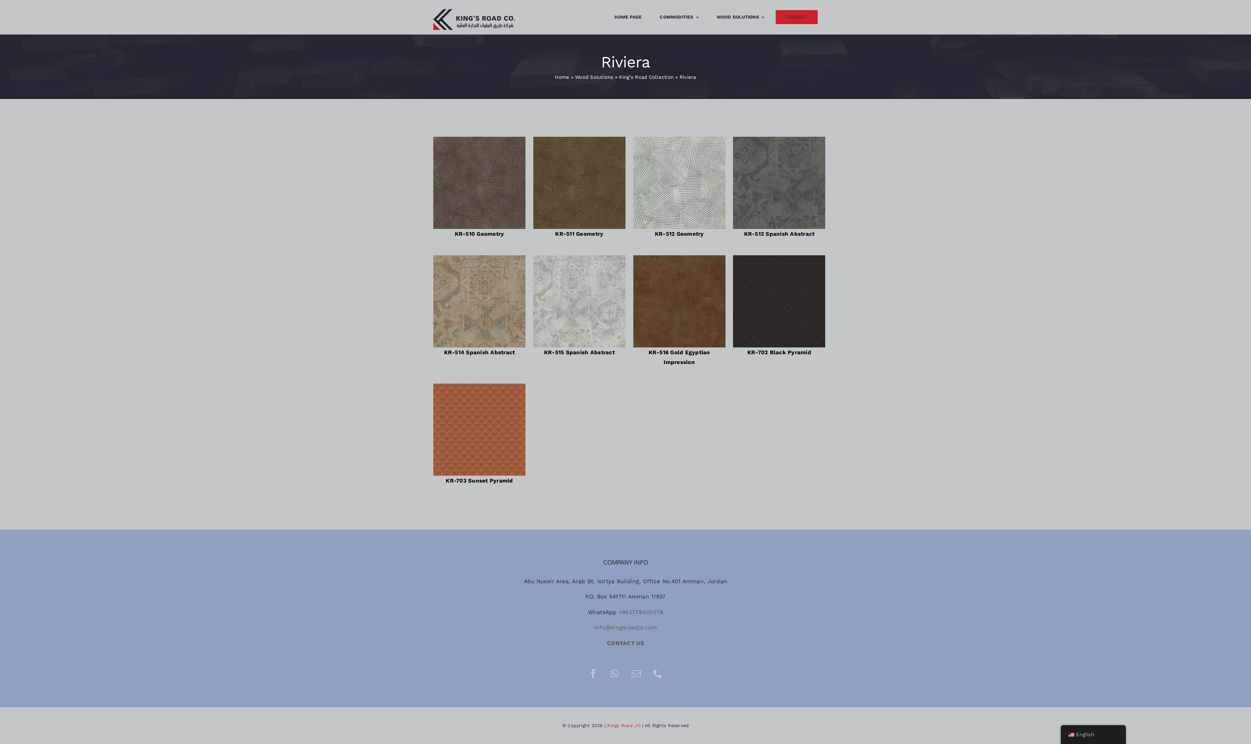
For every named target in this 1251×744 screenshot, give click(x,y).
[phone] (658, 674)
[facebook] (593, 674)
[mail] (636, 674)
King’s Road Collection (646, 77)
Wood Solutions (594, 77)
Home (562, 77)
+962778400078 (641, 612)
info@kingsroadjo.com (625, 627)
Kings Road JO (623, 725)
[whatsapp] (615, 674)
